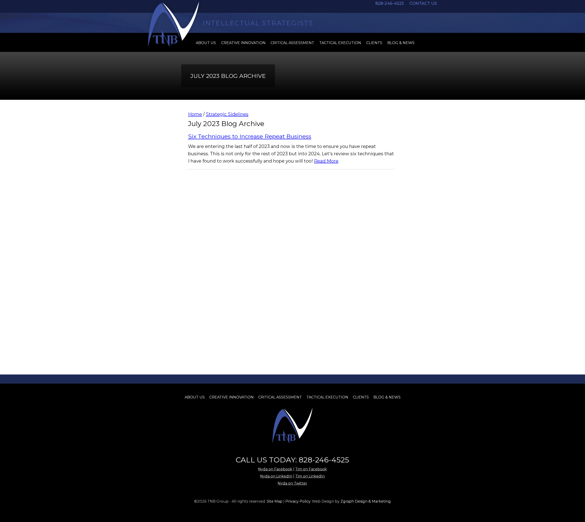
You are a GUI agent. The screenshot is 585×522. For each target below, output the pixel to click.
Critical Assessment (292, 43)
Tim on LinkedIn (310, 476)
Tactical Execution (340, 43)
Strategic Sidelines (227, 114)
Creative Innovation (243, 43)
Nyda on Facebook (275, 469)
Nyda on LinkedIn (276, 476)
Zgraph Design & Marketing (365, 501)
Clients (374, 43)
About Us (195, 397)
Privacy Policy (297, 501)
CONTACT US (423, 3)
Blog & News (401, 43)
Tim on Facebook (311, 469)
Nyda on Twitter (292, 483)
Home (195, 114)
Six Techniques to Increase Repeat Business (249, 136)
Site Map (274, 501)
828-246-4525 (389, 3)
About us (206, 43)
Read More (326, 161)
